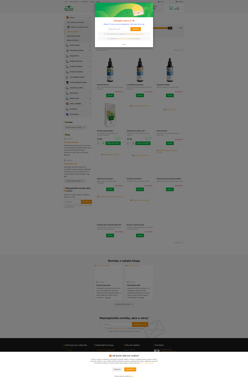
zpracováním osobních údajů (124, 38)
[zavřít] (149, 6)
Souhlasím (130, 369)
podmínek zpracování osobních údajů (134, 34)
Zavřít (124, 44)
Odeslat (136, 29)
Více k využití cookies (147, 363)
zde (132, 376)
